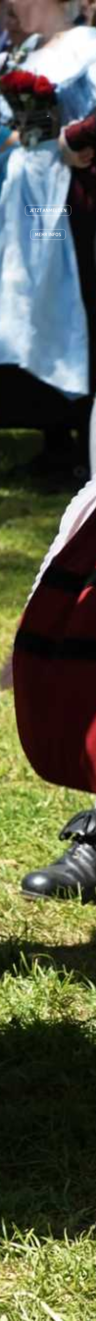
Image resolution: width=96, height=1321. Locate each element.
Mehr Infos (48, 234)
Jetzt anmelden (48, 210)
